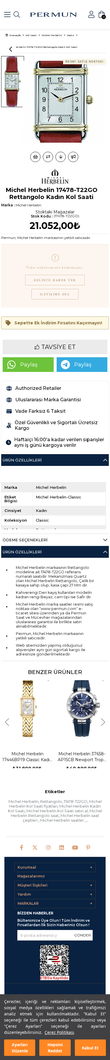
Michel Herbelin (23, 801)
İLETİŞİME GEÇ (55, 294)
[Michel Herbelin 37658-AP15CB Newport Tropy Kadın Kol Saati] (82, 708)
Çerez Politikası (59, 1032)
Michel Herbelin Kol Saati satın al (57, 810)
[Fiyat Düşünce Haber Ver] (60, 157)
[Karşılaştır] (48, 157)
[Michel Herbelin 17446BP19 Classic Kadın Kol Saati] (27, 708)
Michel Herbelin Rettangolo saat (56, 813)
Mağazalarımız (31, 876)
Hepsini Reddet (55, 1048)
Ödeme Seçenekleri (25, 539)
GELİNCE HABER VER (55, 280)
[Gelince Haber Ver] (73, 157)
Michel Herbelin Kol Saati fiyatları (55, 803)
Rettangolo (51, 801)
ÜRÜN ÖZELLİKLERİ (22, 552)
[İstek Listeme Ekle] (35, 157)
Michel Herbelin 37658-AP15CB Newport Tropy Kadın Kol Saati (82, 757)
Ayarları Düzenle (20, 1048)
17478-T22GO (75, 801)
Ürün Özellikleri (22, 460)
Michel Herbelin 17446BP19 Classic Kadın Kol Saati (27, 757)
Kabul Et (90, 1048)
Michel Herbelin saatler (62, 820)
